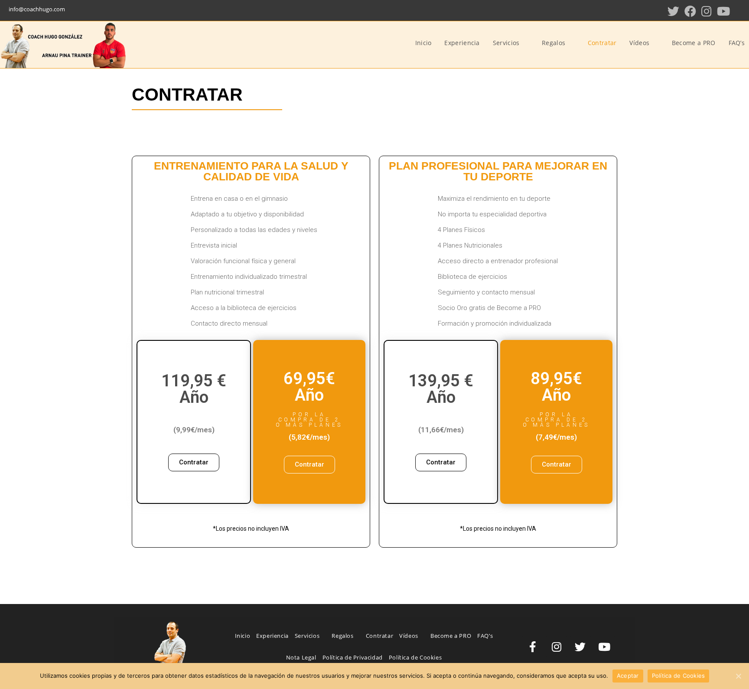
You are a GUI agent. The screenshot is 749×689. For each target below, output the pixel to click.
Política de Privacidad (352, 657)
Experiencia (272, 636)
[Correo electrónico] (738, 11)
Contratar (379, 636)
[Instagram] (706, 11)
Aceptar (628, 675)
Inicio (243, 636)
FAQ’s (485, 636)
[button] (193, 462)
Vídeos (409, 636)
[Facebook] (690, 11)
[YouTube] (723, 11)
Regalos (343, 636)
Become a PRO (450, 636)
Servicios (308, 636)
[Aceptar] (738, 676)
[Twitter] (673, 11)
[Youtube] (604, 646)
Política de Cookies (415, 657)
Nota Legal (301, 657)
